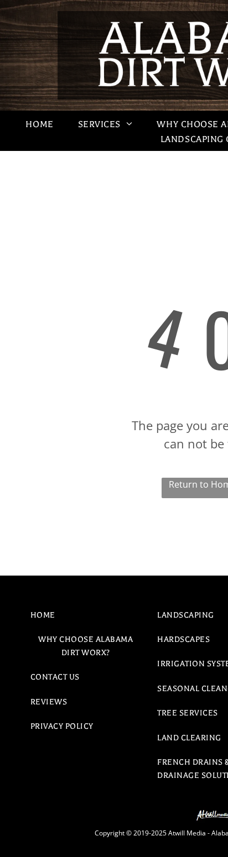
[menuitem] (39, 124)
